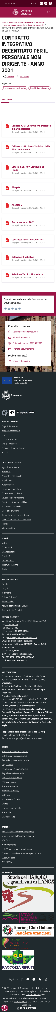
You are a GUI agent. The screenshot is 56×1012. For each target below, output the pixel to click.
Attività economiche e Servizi (15, 605)
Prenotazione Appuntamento (15, 769)
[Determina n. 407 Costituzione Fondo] (7, 167)
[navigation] (5, 11)
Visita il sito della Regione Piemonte (18, 831)
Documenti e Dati (9, 439)
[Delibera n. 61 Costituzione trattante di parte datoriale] (7, 126)
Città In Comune (33, 994)
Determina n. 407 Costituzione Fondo (28, 168)
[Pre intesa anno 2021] (7, 222)
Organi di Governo (10, 426)
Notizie (5, 543)
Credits (5, 803)
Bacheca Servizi (9, 782)
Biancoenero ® (20, 1001)
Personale (40, 22)
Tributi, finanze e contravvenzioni (16, 519)
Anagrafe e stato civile (12, 476)
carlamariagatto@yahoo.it (19, 735)
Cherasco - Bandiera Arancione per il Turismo (22, 853)
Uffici (4, 435)
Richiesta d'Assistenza (12, 777)
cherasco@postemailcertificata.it (22, 637)
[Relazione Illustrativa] (7, 257)
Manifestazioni (8, 551)
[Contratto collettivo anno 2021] (7, 239)
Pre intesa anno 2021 (23, 222)
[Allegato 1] (7, 187)
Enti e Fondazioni (9, 443)
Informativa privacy (10, 790)
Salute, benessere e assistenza (15, 515)
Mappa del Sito (8, 816)
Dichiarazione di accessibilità (14, 755)
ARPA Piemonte (9, 844)
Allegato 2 (17, 205)
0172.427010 (11, 624)
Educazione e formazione (13, 497)
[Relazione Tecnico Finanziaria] (7, 274)
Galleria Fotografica (10, 597)
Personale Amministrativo (13, 448)
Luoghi (5, 588)
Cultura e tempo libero (12, 493)
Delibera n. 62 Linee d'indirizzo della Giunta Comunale (31, 147)
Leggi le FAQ (7, 764)
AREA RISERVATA (28, 1008)
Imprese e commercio (11, 506)
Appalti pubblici (8, 480)
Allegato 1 (17, 187)
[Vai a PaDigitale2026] (18, 412)
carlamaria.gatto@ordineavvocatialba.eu (24, 738)
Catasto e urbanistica (11, 489)
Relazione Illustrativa (23, 257)
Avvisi (4, 569)
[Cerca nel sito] (48, 12)
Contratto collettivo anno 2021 (28, 239)
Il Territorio (6, 592)
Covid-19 (6, 556)
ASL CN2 (6, 840)
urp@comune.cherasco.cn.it (20, 640)
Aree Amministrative (11, 430)
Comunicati (7, 547)
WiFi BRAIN (7, 862)
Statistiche (6, 812)
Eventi (4, 584)
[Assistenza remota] (43, 994)
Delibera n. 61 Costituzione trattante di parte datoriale (31, 127)
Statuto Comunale (10, 786)
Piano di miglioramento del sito (15, 760)
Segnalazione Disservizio (13, 773)
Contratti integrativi (36, 25)
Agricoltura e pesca (10, 467)
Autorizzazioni (8, 484)
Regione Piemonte (10, 3)
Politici (4, 452)
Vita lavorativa (8, 528)
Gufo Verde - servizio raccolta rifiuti (17, 849)
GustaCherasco (8, 857)
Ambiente (6, 471)
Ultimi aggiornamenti (11, 808)
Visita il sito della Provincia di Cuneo (18, 836)
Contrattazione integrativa (14, 25)
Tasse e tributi (8, 560)
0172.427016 (12, 627)
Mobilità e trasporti (10, 510)
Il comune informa (10, 564)
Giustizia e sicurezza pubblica (14, 502)
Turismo (5, 523)
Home (4, 22)
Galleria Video (8, 601)
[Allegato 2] (7, 205)
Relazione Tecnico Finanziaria (27, 274)
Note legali (6, 795)
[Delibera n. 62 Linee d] (7, 146)
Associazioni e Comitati (12, 610)
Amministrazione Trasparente (21, 22)
